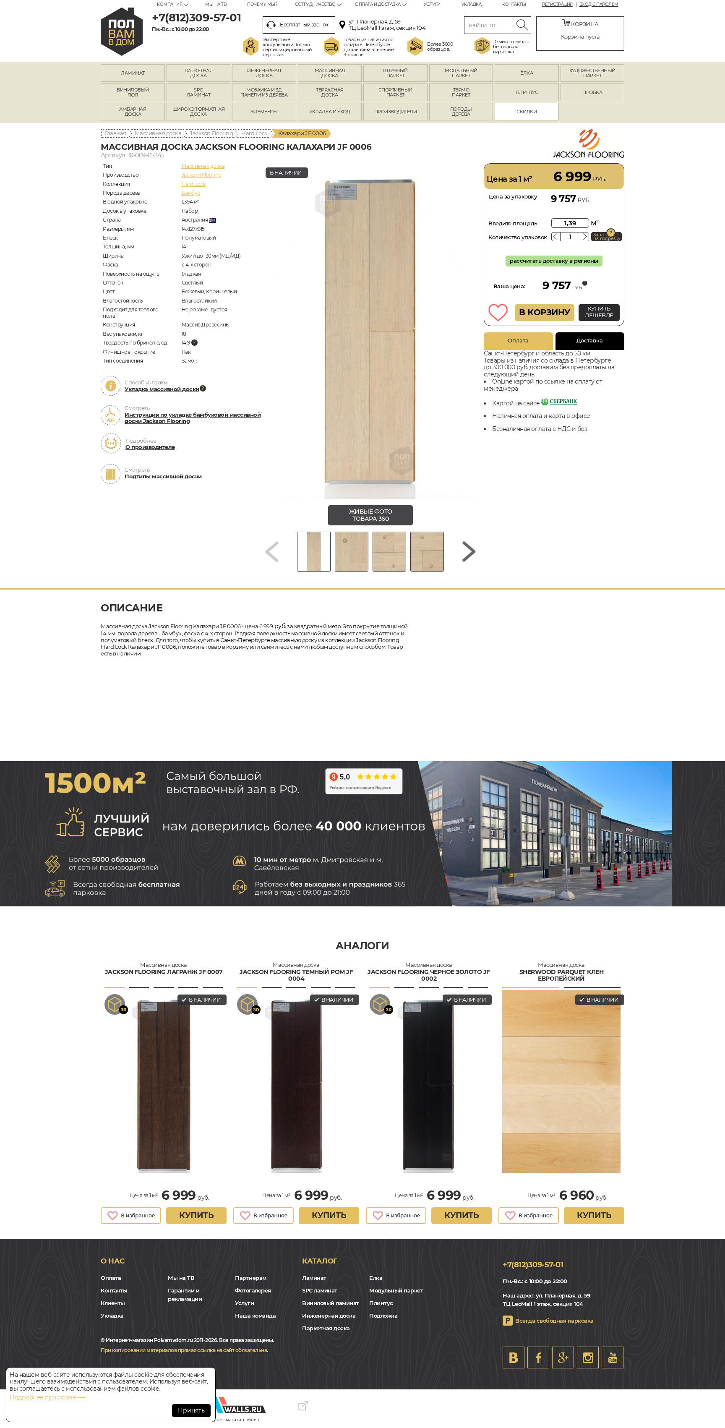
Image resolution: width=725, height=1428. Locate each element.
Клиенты (113, 1303)
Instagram (588, 1357)
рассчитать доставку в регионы (554, 260)
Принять (191, 1410)
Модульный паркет (396, 1290)
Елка (375, 1277)
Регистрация (557, 4)
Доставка (589, 340)
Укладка (472, 4)
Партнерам (250, 1277)
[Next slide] (469, 552)
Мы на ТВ (215, 4)
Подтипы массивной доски (163, 476)
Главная (115, 133)
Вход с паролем (598, 4)
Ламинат (314, 1277)
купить (196, 1215)
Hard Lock (254, 133)
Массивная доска (158, 133)
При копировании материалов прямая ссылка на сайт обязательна (184, 1350)
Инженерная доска (328, 1315)
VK (513, 1357)
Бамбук (191, 193)
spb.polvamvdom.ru (122, 32)
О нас (113, 1261)
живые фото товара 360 (370, 515)
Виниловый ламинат (330, 1303)
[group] (370, 331)
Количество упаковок (517, 237)
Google (563, 1357)
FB (538, 1357)
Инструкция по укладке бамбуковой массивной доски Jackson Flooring (193, 418)
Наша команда (255, 1315)
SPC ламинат (319, 1290)
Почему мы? (262, 4)
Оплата (518, 340)
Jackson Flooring (211, 133)
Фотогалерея (253, 1290)
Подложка (383, 1315)
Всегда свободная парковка (554, 1320)
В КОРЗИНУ (544, 312)
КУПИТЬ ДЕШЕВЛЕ (599, 311)
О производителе (150, 447)
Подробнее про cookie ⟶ (47, 1397)
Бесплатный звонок (304, 24)
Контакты (514, 4)
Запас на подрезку (606, 236)
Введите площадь (512, 223)
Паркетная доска (326, 1328)
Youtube (612, 1357)
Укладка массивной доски (162, 389)
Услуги (432, 4)
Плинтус (381, 1303)
